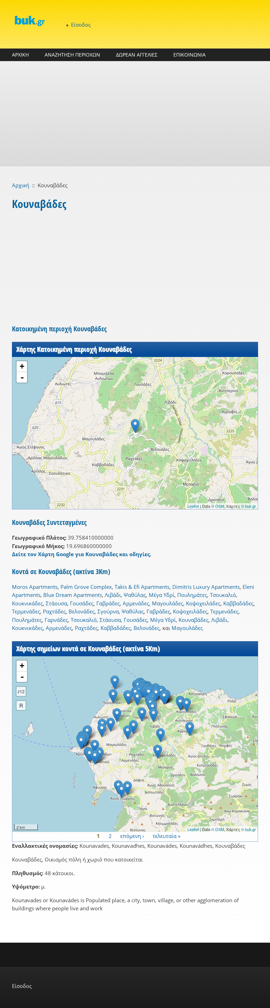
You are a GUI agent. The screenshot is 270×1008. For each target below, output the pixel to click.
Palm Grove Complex (86, 586)
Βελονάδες (82, 611)
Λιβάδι (113, 594)
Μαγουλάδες (167, 603)
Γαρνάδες (56, 619)
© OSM (217, 506)
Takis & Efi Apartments (142, 586)
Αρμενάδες (136, 603)
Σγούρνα (108, 611)
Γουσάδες (82, 603)
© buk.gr (248, 506)
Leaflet (193, 506)
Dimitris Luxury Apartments (206, 586)
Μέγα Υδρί (161, 594)
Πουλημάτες (192, 594)
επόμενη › (132, 835)
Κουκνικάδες (27, 603)
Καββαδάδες (238, 603)
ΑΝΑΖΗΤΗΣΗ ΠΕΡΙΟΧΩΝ (72, 54)
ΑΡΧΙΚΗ (20, 54)
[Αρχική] (29, 20)
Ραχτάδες (54, 611)
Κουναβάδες (193, 619)
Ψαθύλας (135, 594)
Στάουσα (56, 603)
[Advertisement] (135, 114)
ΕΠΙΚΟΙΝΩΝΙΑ (189, 54)
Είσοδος (81, 24)
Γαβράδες (108, 603)
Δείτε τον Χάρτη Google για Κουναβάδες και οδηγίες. (81, 554)
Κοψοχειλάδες (203, 603)
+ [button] (22, 366)
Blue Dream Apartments (72, 594)
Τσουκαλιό (223, 594)
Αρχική (20, 185)
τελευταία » (166, 835)
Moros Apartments (35, 586)
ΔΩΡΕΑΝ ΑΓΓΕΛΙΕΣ (137, 54)
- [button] (22, 377)
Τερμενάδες (26, 611)
